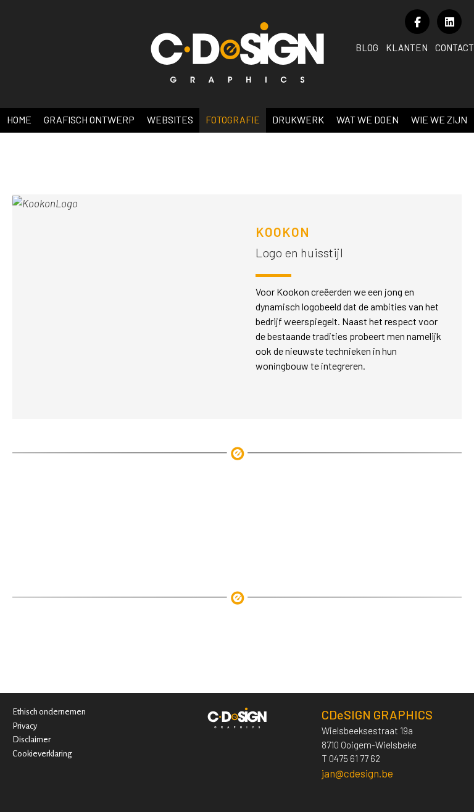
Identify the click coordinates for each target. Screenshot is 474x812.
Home (19, 119)
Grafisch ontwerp (89, 119)
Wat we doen (367, 119)
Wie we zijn (439, 119)
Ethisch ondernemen (49, 711)
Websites (170, 119)
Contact (454, 47)
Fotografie (233, 119)
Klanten (407, 47)
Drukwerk (298, 119)
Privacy (24, 726)
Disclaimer (31, 739)
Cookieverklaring (42, 753)
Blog (367, 47)
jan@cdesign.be (357, 773)
